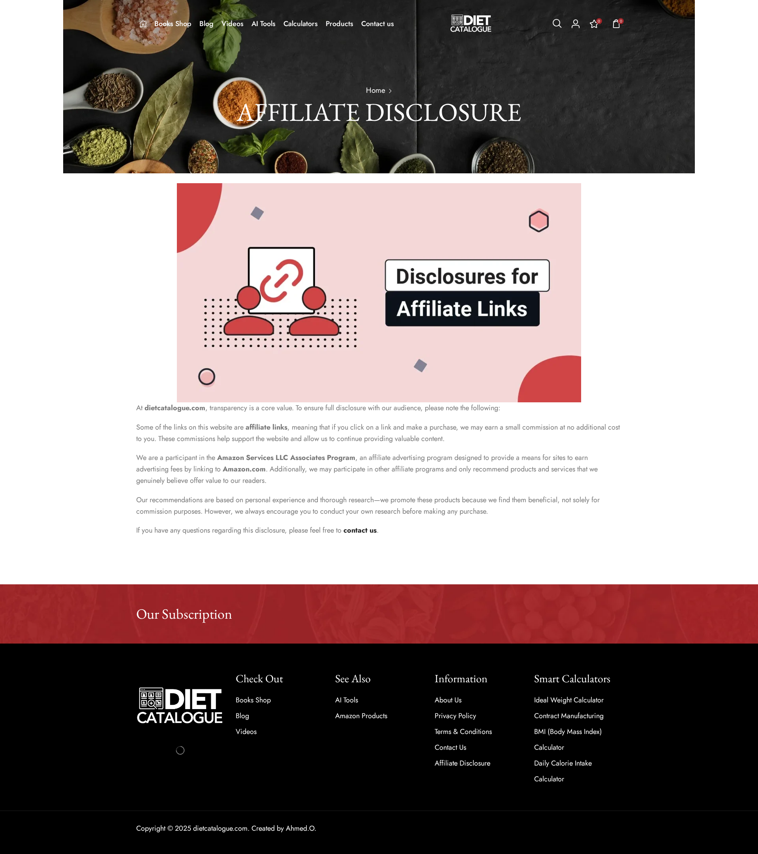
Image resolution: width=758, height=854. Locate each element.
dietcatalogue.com (220, 828)
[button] (557, 23)
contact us (360, 530)
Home (375, 90)
